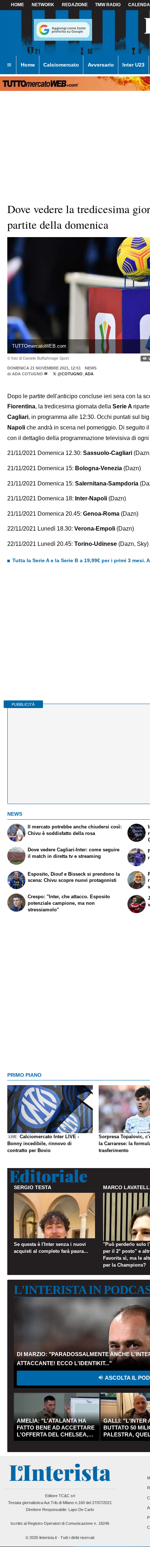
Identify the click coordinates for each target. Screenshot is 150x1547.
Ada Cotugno (27, 374)
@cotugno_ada (75, 374)
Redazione (75, 5)
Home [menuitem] (28, 65)
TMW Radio (108, 5)
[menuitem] (9, 65)
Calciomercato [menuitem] (61, 65)
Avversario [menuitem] (101, 65)
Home (17, 5)
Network (43, 5)
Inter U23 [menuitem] (133, 65)
